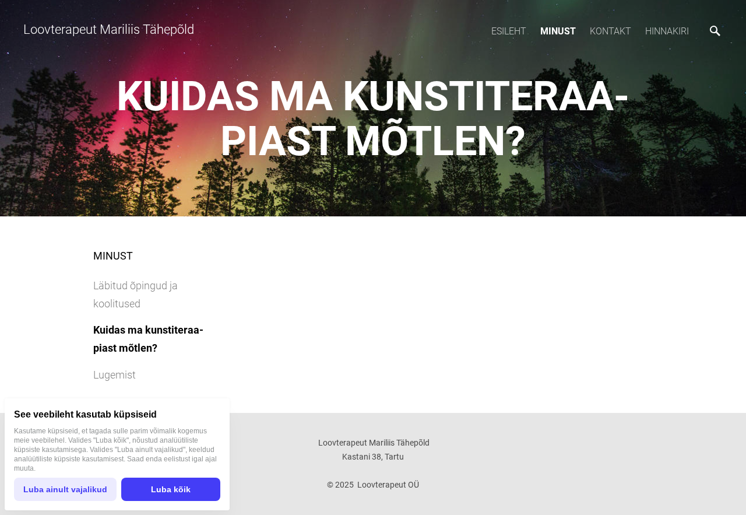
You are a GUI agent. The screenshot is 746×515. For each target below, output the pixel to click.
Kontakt (610, 31)
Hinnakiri (667, 31)
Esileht (508, 31)
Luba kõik (171, 489)
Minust (558, 31)
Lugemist (114, 375)
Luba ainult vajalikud (65, 489)
